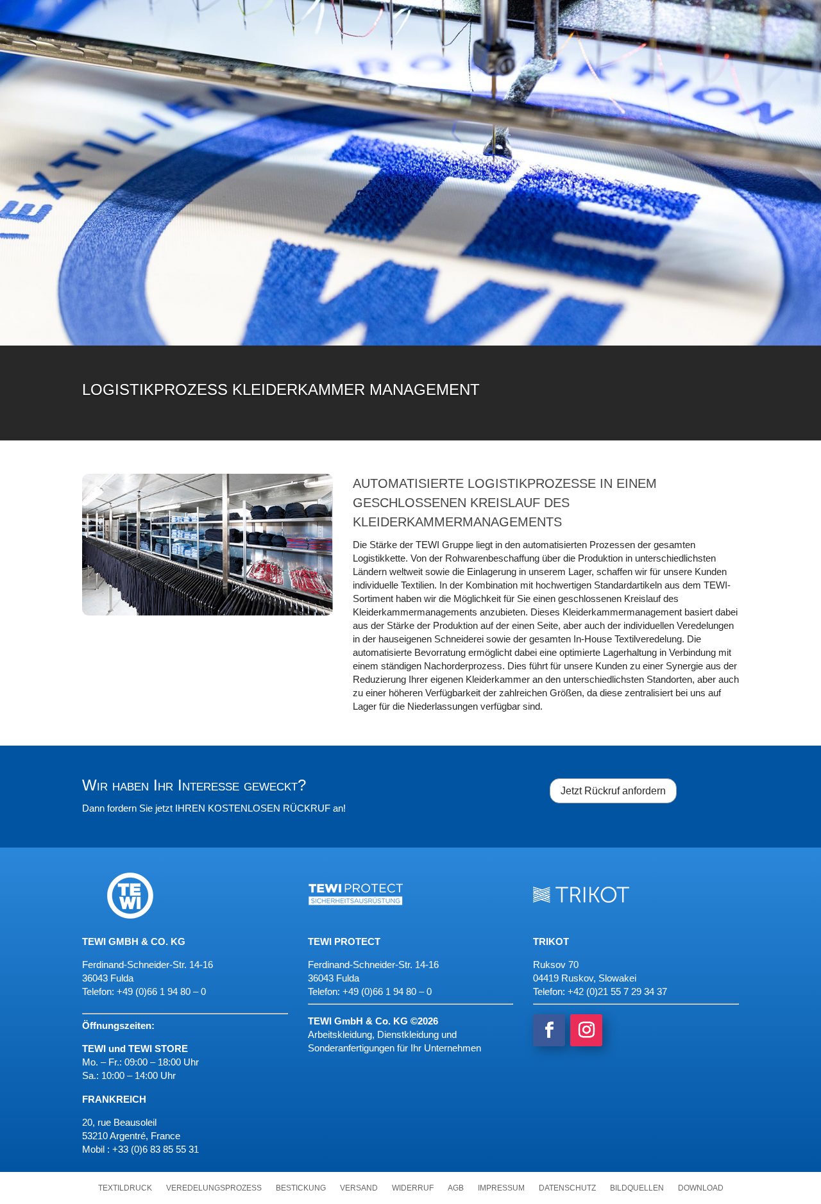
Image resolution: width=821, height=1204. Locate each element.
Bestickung (301, 1187)
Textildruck (125, 1187)
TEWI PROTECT (709, 16)
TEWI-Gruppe (482, 16)
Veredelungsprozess (214, 1187)
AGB (456, 1187)
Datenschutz (567, 1187)
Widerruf (413, 1187)
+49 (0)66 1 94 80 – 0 (387, 991)
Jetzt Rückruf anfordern (613, 790)
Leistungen (136, 140)
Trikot (562, 16)
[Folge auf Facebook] (549, 1030)
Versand (359, 1187)
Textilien (261, 140)
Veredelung (643, 140)
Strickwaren (387, 140)
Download (701, 1187)
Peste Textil (628, 16)
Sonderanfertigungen (515, 140)
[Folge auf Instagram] (586, 1030)
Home (418, 16)
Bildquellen (637, 1187)
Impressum (501, 1187)
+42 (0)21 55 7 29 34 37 (617, 991)
